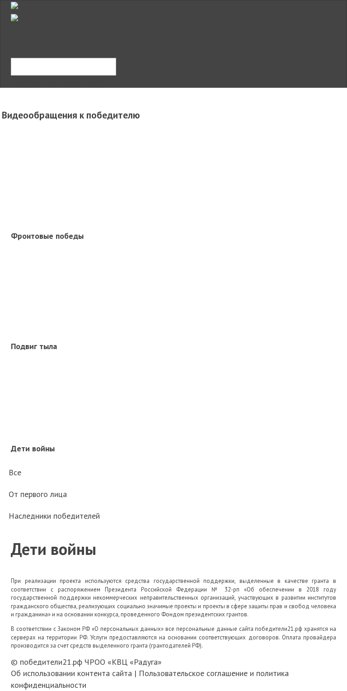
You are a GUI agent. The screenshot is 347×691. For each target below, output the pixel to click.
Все (15, 472)
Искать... (26, 50)
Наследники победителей (54, 516)
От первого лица (38, 494)
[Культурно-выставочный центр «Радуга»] (22, 6)
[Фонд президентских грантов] (22, 19)
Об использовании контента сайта (71, 673)
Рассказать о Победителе (57, 81)
